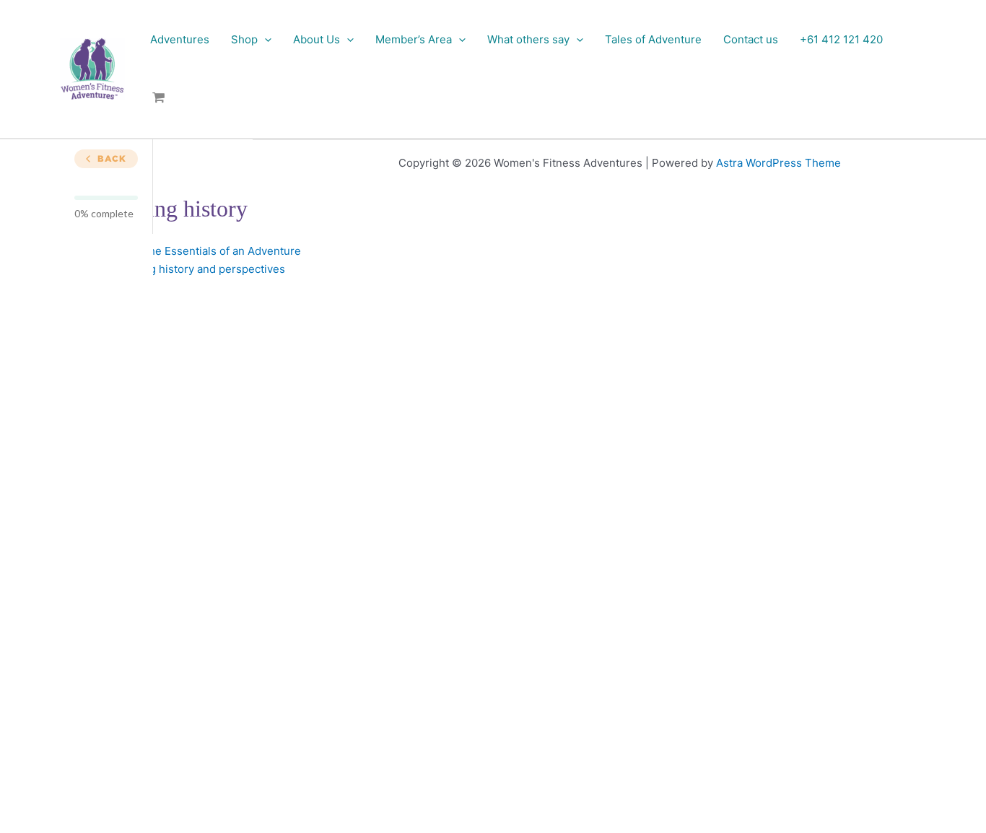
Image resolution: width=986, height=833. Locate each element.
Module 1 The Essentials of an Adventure (196, 251)
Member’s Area (413, 39)
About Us (316, 39)
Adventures (179, 39)
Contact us (750, 39)
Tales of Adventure (653, 39)
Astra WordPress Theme (778, 163)
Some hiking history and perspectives (188, 269)
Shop (244, 39)
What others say (528, 39)
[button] (264, 39)
